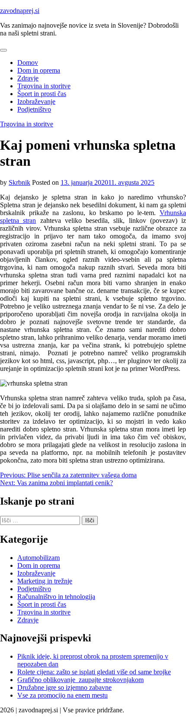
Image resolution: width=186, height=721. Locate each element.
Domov (27, 62)
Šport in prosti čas (41, 93)
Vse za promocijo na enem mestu (62, 695)
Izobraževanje (36, 101)
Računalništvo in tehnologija (56, 596)
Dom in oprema (38, 70)
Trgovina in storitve (44, 86)
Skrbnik (19, 182)
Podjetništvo (34, 109)
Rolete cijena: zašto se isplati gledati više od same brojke (94, 672)
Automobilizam (38, 557)
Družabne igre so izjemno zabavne (64, 687)
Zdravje (27, 78)
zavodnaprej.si (19, 10)
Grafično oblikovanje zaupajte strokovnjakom (80, 679)
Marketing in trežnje (44, 581)
